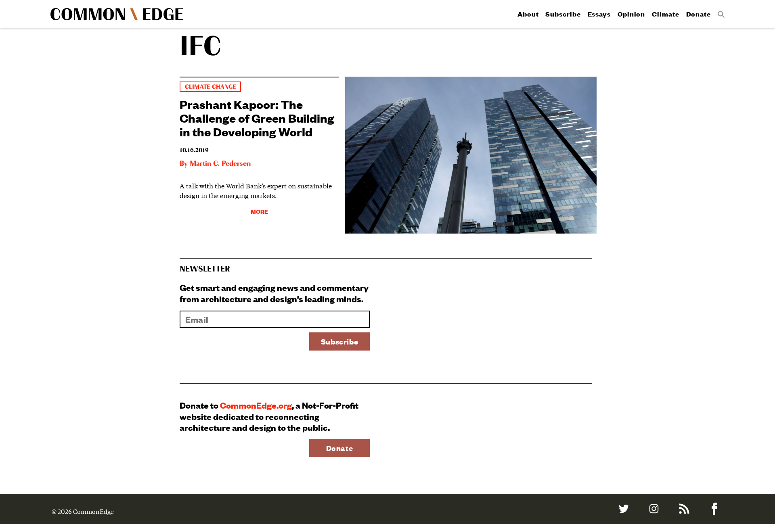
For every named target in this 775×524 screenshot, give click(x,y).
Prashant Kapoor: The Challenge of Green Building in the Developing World (257, 117)
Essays (599, 14)
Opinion (631, 14)
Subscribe (562, 14)
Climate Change (210, 87)
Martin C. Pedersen (220, 163)
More (259, 211)
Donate (698, 14)
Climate (665, 14)
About (528, 14)
